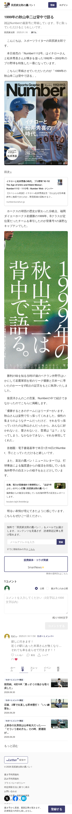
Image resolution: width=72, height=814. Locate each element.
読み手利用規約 (11, 778)
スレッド (34, 669)
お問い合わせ (10, 791)
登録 (52, 4)
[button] (7, 588)
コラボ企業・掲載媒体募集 (16, 795)
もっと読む (11, 746)
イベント (47, 669)
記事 (22, 669)
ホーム (12, 669)
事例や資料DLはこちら (57, 573)
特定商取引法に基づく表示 (16, 786)
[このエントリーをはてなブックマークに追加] (24, 798)
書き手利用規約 (11, 774)
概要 (58, 669)
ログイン (63, 5)
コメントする (56, 626)
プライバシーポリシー (14, 782)
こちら (31, 549)
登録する (56, 809)
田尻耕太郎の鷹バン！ (23, 5)
